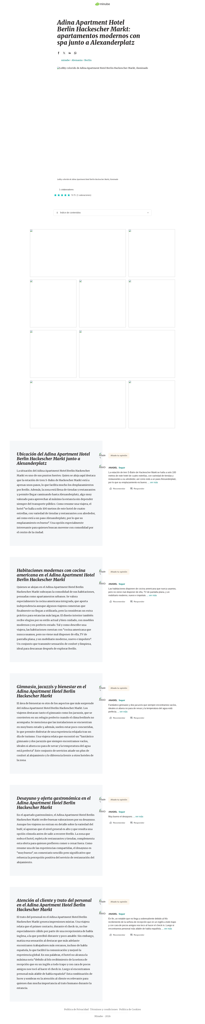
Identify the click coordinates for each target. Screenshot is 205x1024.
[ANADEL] (56, 189)
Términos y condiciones (104, 1009)
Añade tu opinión (119, 455)
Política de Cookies (130, 1009)
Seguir (122, 467)
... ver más (152, 482)
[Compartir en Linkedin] (69, 53)
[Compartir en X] (64, 53)
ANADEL (116, 468)
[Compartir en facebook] (58, 53)
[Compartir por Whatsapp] (75, 53)
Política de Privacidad (76, 1009)
